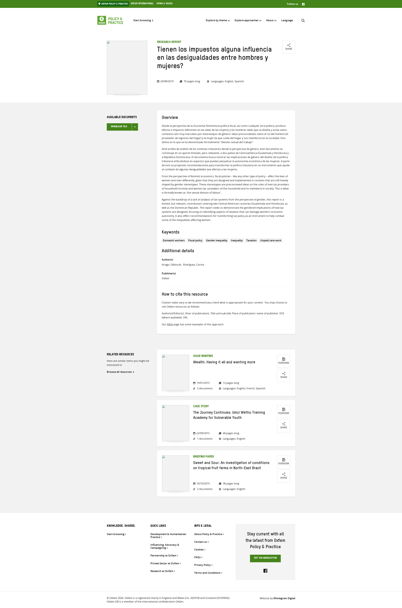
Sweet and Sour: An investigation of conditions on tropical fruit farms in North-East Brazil (231, 466)
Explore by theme (216, 20)
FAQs (170, 324)
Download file (119, 127)
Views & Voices (165, 4)
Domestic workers (174, 240)
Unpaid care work (270, 240)
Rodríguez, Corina (193, 264)
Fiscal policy (195, 240)
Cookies (199, 549)
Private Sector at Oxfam (164, 563)
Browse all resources (119, 372)
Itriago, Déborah (171, 264)
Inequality (237, 240)
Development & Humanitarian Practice (168, 536)
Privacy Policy (202, 565)
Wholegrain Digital (284, 598)
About (270, 20)
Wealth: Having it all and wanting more (224, 363)
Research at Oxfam (161, 571)
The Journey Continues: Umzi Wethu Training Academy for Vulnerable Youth (229, 415)
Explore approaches (246, 20)
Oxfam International (142, 4)
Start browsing (142, 20)
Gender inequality (216, 240)
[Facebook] (303, 4)
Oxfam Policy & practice (114, 4)
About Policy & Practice (208, 534)
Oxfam (165, 278)
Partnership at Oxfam (163, 555)
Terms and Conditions (207, 572)
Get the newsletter (265, 558)
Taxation (251, 240)
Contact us (200, 541)
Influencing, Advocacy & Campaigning (164, 546)
